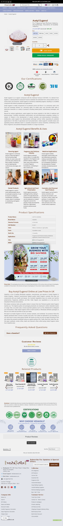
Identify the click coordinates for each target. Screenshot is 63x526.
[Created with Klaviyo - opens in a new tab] (31, 280)
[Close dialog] (46, 246)
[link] (31, 262)
